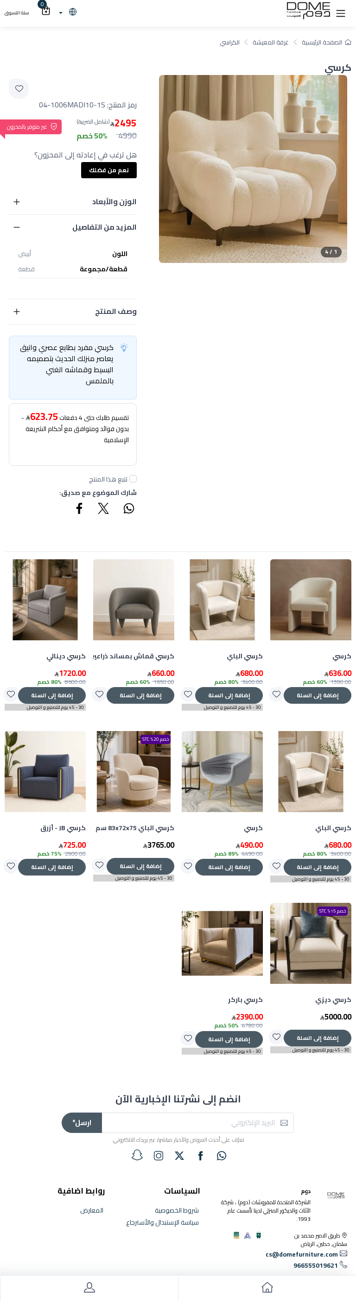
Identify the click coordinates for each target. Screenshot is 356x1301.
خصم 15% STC (332, 911)
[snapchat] (137, 1155)
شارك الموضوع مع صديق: (98, 493)
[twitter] (179, 1155)
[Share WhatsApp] (128, 509)
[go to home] (267, 1289)
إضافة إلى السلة (318, 695)
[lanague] (66, 12)
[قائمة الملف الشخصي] (89, 1289)
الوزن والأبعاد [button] (114, 201)
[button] (340, 12)
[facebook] (200, 1155)
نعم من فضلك (109, 169)
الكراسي (230, 42)
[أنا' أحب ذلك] (276, 694)
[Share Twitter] (103, 509)
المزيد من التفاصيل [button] (104, 227)
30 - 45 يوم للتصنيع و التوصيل (232, 707)
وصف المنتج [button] (116, 311)
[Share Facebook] (79, 509)
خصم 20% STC (155, 739)
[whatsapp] (221, 1155)
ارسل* (81, 1122)
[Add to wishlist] (19, 89)
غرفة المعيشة (271, 42)
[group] (253, 169)
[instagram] (158, 1155)
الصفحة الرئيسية (322, 42)
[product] (310, 599)
